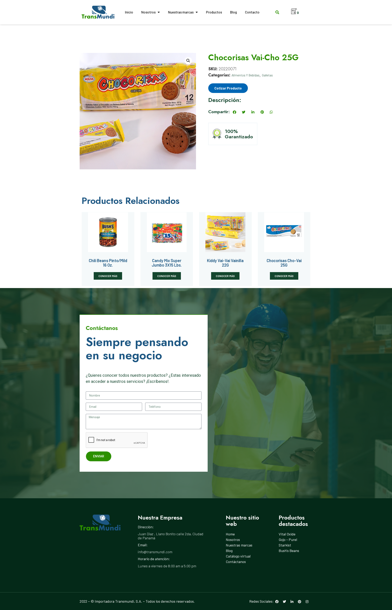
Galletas (267, 75)
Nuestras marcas (181, 12)
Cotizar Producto (228, 88)
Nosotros (148, 12)
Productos (214, 12)
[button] (277, 12)
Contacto (252, 12)
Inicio (129, 12)
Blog (233, 12)
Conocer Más (107, 276)
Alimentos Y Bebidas (245, 75)
